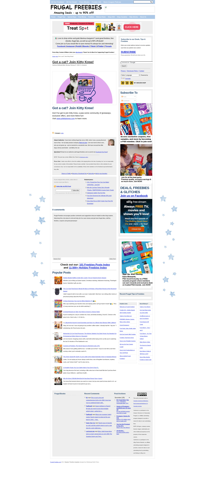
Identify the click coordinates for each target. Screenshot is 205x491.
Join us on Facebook (134, 195)
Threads (108, 46)
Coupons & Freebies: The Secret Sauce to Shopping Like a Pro (81, 346)
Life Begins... (120, 431)
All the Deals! (71, 2)
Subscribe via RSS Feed (63, 186)
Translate (128, 78)
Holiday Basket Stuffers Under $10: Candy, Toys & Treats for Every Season (84, 278)
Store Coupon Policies (112, 2)
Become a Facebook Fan (79, 173)
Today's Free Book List (126, 316)
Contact (141, 71)
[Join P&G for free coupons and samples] (136, 143)
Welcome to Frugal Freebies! (127, 306)
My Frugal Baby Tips (122, 400)
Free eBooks (84, 2)
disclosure (79, 52)
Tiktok (92, 46)
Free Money (82, 17)
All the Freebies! (57, 2)
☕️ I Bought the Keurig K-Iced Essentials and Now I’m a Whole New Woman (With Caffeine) (89, 322)
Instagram (71, 46)
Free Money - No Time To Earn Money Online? (146, 336)
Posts (124, 97)
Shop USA (111, 17)
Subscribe (91, 173)
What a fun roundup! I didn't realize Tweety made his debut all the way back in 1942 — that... (98, 417)
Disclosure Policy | (133, 71)
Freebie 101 (96, 2)
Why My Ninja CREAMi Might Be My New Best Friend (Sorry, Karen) (82, 378)
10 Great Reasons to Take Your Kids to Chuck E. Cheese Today (81, 312)
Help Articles (133, 17)
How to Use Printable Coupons (128, 341)
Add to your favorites (101, 173)
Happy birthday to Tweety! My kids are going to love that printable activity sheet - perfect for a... (98, 408)
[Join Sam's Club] (136, 183)
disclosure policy (84, 157)
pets (57, 56)
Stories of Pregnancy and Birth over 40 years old (123, 408)
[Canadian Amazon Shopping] (127, 83)
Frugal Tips (61, 17)
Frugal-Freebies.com (55, 462)
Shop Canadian (122, 17)
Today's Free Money (145, 306)
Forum (53, 17)
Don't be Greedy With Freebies (128, 334)
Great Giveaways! (124, 325)
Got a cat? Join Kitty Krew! (73, 62)
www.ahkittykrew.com (65, 118)
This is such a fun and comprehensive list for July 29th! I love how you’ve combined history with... (98, 400)
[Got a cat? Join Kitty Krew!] (84, 104)
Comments (126, 101)
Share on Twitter (66, 173)
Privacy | (123, 71)
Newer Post (57, 259)
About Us (143, 17)
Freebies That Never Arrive (127, 337)
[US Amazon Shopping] (122, 83)
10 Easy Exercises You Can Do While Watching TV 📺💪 (79, 301)
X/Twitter (100, 46)
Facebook (61, 46)
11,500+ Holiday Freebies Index (88, 267)
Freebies (91, 17)
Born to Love (83, 142)
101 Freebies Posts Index (94, 264)
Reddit (78, 46)
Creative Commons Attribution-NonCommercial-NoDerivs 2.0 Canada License (140, 403)
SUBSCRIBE (128, 52)
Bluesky (86, 46)
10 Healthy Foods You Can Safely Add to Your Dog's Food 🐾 (81, 367)
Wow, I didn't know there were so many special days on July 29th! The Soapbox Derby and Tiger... (99, 434)
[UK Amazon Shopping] (131, 83)
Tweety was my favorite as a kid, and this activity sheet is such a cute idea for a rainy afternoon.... (99, 425)
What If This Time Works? (123, 427)
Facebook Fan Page (101, 152)
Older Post (113, 259)
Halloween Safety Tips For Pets (96, 193)
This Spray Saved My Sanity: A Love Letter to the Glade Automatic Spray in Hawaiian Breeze (89, 356)
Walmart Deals (101, 17)
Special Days (72, 17)
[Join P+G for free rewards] (138, 286)
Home (53, 56)
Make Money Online (145, 342)
